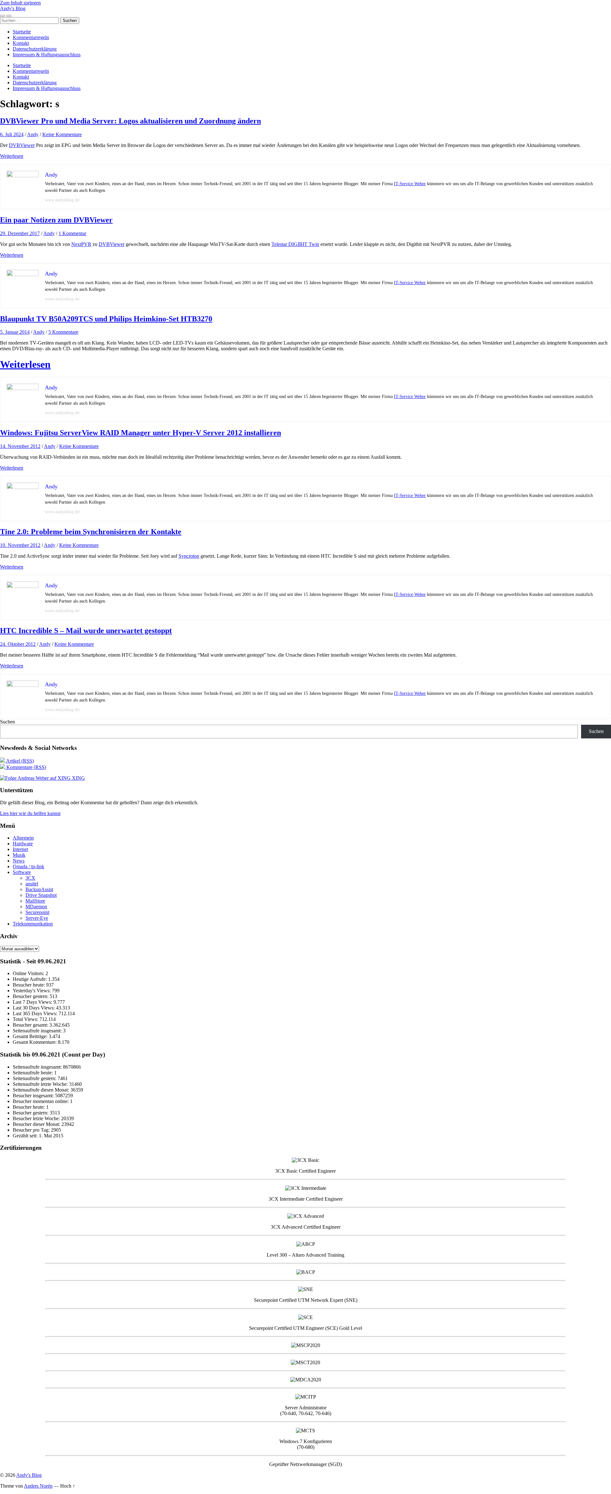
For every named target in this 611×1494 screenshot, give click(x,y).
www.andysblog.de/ (62, 200)
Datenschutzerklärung (35, 49)
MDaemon (36, 906)
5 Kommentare (63, 332)
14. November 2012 (20, 446)
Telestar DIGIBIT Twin (295, 244)
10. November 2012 (20, 545)
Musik (19, 855)
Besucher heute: (29, 985)
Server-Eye (36, 918)
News (19, 860)
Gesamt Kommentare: (35, 1042)
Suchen (7, 721)
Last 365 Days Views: (36, 1013)
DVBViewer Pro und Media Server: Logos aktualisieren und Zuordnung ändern (130, 121)
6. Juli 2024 (12, 134)
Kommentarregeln (31, 37)
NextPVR (81, 244)
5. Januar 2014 (15, 332)
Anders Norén (38, 1486)
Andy (33, 134)
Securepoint (37, 912)
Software (22, 872)
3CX (30, 878)
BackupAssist (39, 889)
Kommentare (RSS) (25, 767)
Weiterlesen (11, 156)
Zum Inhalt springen (20, 2)
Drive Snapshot (41, 895)
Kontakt (21, 43)
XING (78, 778)
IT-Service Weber (410, 183)
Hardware (23, 843)
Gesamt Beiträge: (31, 1036)
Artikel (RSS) (19, 761)
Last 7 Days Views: (33, 1002)
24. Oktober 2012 (18, 644)
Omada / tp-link (28, 866)
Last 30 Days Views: (34, 1007)
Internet (20, 849)
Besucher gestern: (31, 996)
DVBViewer (22, 145)
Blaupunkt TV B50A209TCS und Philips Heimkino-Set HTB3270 (106, 319)
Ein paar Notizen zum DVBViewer (56, 220)
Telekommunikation (33, 923)
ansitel (31, 883)
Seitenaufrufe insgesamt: (38, 1030)
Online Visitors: (29, 973)
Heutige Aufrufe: (30, 979)
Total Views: (26, 1019)
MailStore (35, 901)
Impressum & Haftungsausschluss (47, 54)
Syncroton (189, 556)
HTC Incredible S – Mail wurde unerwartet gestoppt (86, 630)
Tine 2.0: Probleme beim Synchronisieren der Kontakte (90, 531)
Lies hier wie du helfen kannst (30, 813)
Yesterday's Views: (32, 990)
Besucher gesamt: (31, 1025)
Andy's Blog (12, 8)
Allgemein (23, 838)
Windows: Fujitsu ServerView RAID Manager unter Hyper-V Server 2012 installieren (140, 433)
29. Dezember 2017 (20, 233)
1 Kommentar (72, 233)
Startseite (22, 31)
